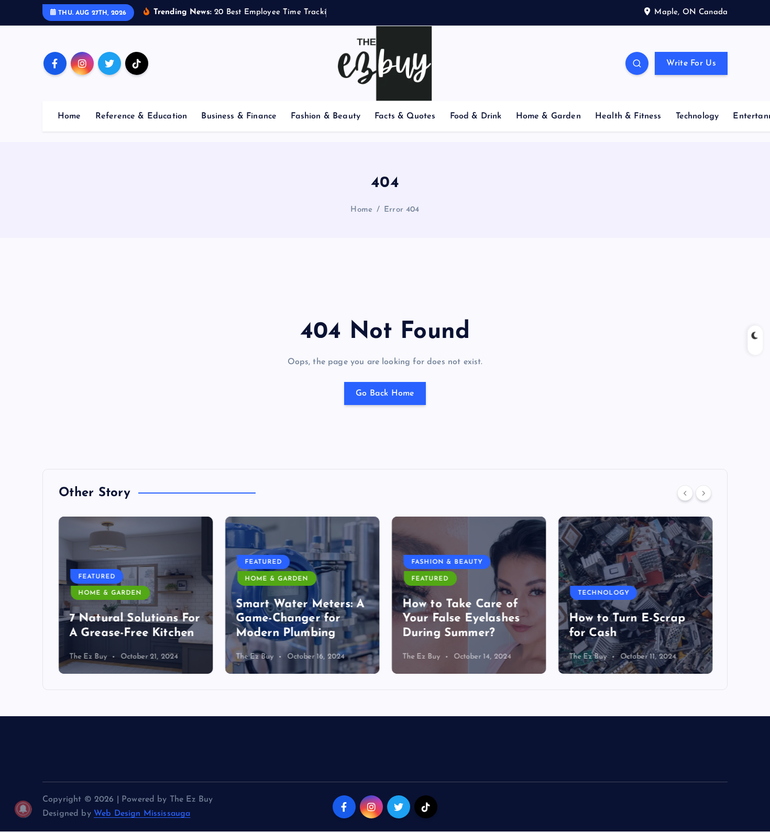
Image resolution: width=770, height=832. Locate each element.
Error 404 (401, 210)
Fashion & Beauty (325, 116)
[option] (136, 595)
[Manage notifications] (23, 809)
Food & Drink (476, 116)
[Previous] (685, 493)
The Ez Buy (88, 657)
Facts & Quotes (405, 116)
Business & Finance (239, 116)
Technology (697, 116)
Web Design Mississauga (142, 813)
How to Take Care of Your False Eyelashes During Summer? (461, 618)
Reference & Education (141, 116)
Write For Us (691, 63)
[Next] (703, 493)
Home (69, 116)
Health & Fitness (628, 116)
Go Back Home (385, 393)
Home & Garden (548, 116)
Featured (96, 577)
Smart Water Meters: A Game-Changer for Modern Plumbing (300, 618)
